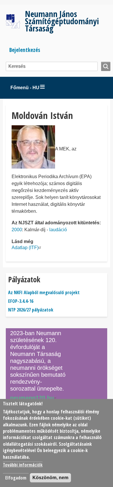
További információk (23, 465)
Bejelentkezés (24, 50)
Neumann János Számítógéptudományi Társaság (62, 21)
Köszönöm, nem (50, 477)
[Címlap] (15, 21)
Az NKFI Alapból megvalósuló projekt (44, 292)
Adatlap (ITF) (25, 247)
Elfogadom (15, 478)
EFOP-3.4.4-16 (20, 301)
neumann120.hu (32, 398)
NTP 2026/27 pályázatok (30, 310)
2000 (17, 229)
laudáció (58, 229)
